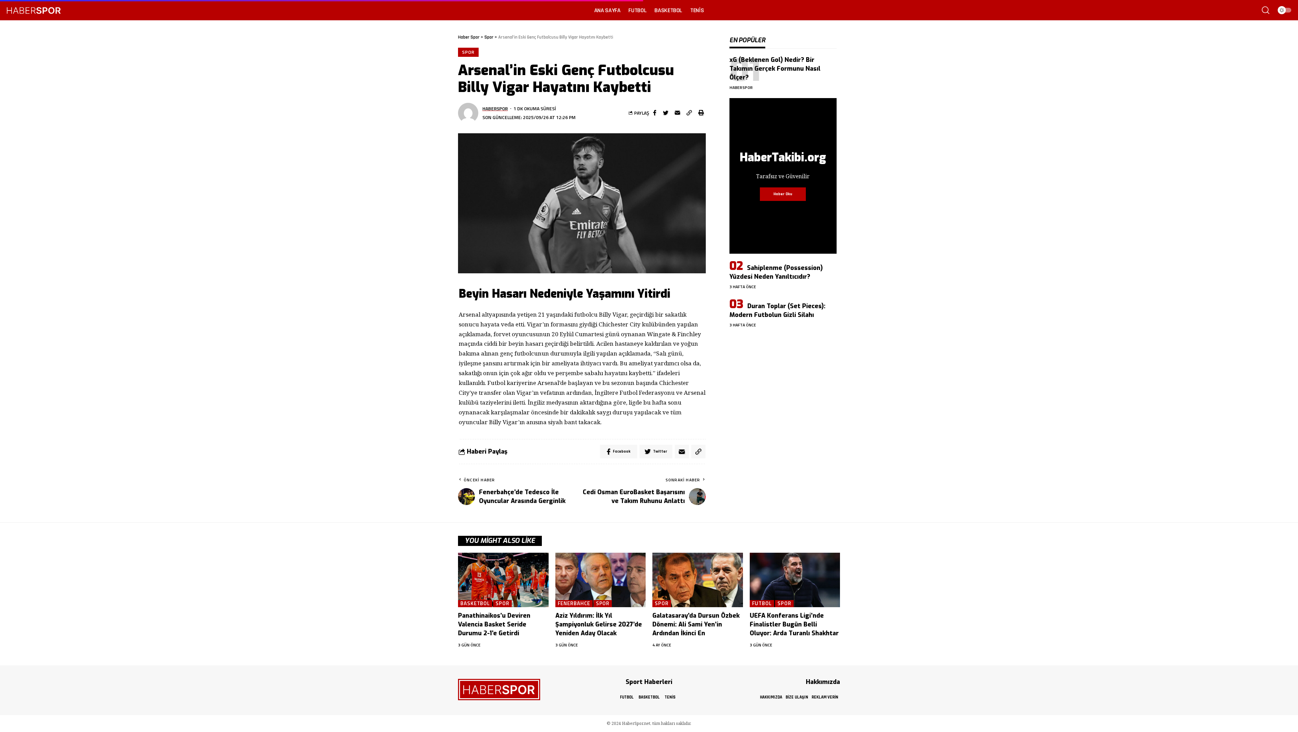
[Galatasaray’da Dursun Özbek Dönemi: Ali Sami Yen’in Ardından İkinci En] (697, 580)
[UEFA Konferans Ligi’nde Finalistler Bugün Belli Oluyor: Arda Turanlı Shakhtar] (795, 580)
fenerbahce (574, 603)
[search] (1265, 10)
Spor (468, 52)
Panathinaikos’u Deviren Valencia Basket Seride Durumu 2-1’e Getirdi (494, 624)
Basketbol (475, 603)
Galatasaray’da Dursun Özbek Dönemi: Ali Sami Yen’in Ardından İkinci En (696, 624)
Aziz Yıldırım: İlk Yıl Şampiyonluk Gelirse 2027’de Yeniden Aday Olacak (598, 624)
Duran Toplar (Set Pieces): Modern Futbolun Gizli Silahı (777, 310)
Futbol (762, 603)
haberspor (495, 108)
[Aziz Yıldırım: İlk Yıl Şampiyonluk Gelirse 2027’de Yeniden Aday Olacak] (600, 580)
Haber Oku (782, 194)
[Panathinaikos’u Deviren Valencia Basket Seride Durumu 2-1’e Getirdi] (503, 580)
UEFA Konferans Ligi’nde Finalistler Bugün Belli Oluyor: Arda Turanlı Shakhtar (794, 624)
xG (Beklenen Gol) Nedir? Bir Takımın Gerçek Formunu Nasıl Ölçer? (774, 69)
